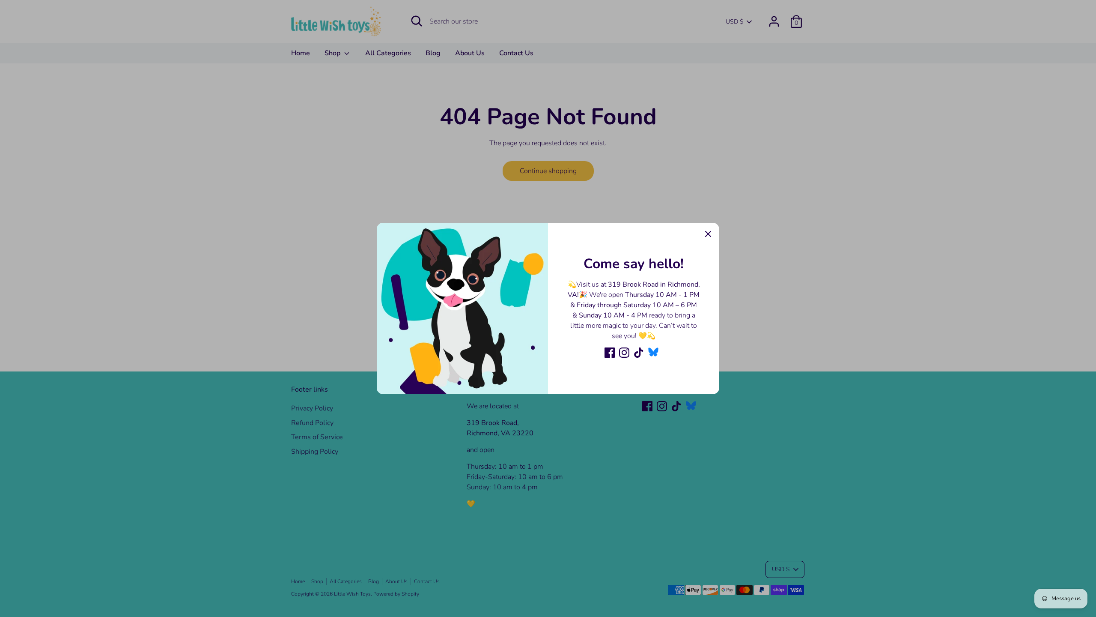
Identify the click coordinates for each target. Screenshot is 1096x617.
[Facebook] (610, 352)
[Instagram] (624, 352)
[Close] (708, 234)
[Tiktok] (639, 352)
